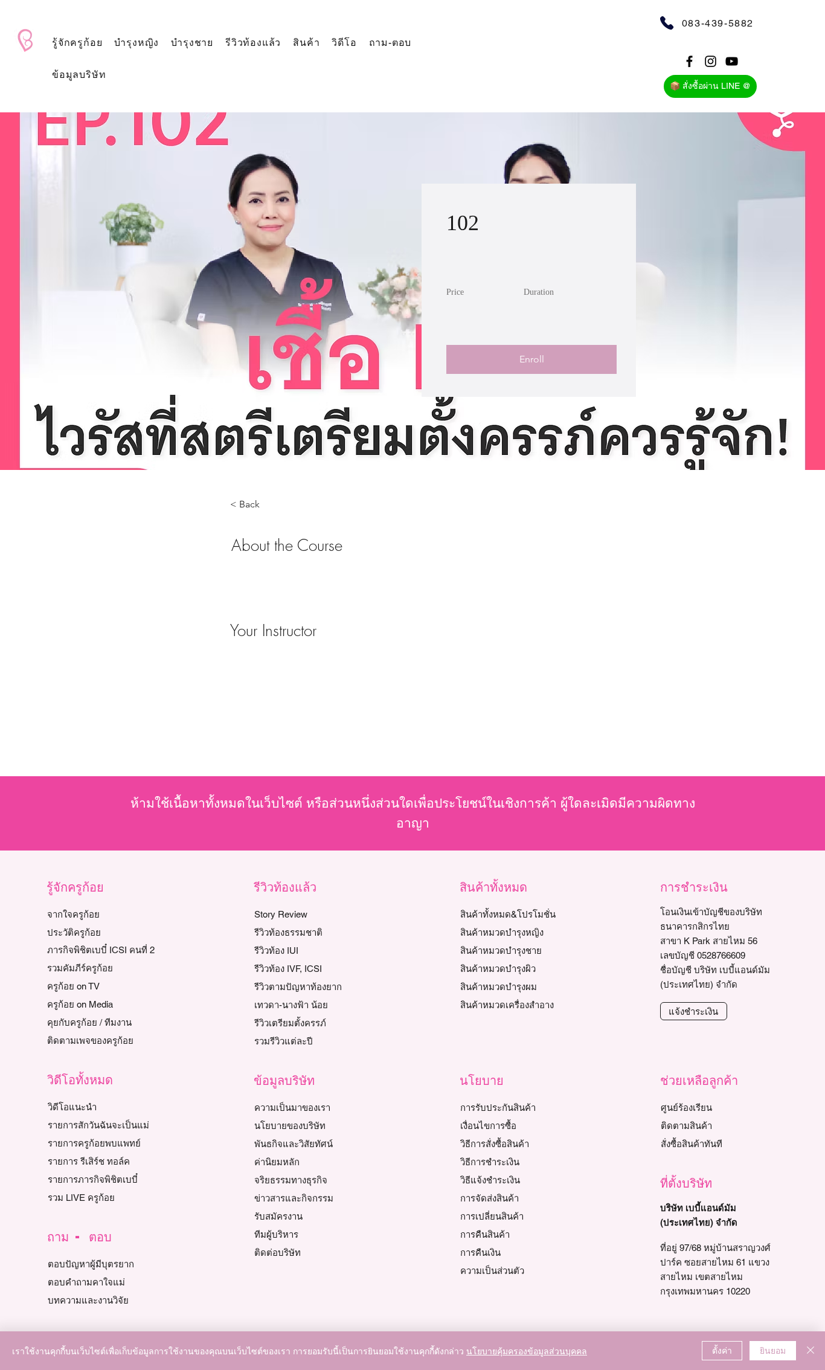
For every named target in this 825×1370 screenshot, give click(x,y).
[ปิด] (810, 1350)
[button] (77, 42)
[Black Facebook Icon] (689, 61)
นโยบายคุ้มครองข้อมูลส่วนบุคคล (526, 1351)
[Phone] (667, 23)
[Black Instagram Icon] (710, 61)
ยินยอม (773, 1350)
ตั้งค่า (722, 1350)
